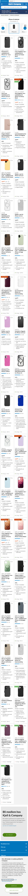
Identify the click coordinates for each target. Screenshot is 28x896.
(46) (23, 177)
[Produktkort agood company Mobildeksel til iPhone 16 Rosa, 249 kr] (7, 360)
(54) (9, 98)
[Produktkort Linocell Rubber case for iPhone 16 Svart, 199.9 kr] (20, 164)
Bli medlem (9, 834)
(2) (9, 56)
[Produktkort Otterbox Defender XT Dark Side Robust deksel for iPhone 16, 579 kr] (20, 360)
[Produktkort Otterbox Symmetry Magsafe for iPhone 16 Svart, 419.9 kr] (20, 322)
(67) (23, 295)
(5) (9, 373)
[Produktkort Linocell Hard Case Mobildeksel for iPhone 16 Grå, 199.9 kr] (7, 205)
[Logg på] (22, 4)
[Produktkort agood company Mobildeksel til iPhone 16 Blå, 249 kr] (20, 400)
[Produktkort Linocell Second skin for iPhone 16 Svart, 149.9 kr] (7, 400)
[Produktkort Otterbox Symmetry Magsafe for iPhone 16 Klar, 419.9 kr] (7, 440)
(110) (23, 137)
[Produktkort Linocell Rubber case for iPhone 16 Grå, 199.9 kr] (20, 205)
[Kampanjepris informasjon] (22, 102)
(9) (9, 138)
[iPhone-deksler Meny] (9, 15)
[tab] (4, 1)
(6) (9, 704)
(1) (22, 58)
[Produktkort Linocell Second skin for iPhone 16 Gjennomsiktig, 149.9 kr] (20, 281)
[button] (17, 21)
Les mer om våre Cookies (7, 879)
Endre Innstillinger (14, 893)
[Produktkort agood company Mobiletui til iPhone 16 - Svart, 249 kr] (7, 691)
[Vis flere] (25, 28)
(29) (23, 334)
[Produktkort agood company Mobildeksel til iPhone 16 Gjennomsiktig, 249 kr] (20, 649)
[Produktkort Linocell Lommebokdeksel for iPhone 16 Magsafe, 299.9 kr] (20, 124)
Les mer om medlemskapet (9, 825)
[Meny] (2, 4)
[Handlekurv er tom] (26, 4)
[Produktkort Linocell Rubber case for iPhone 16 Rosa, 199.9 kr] (7, 322)
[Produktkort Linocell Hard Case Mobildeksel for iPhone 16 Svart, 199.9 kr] (7, 84)
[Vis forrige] (2, 28)
